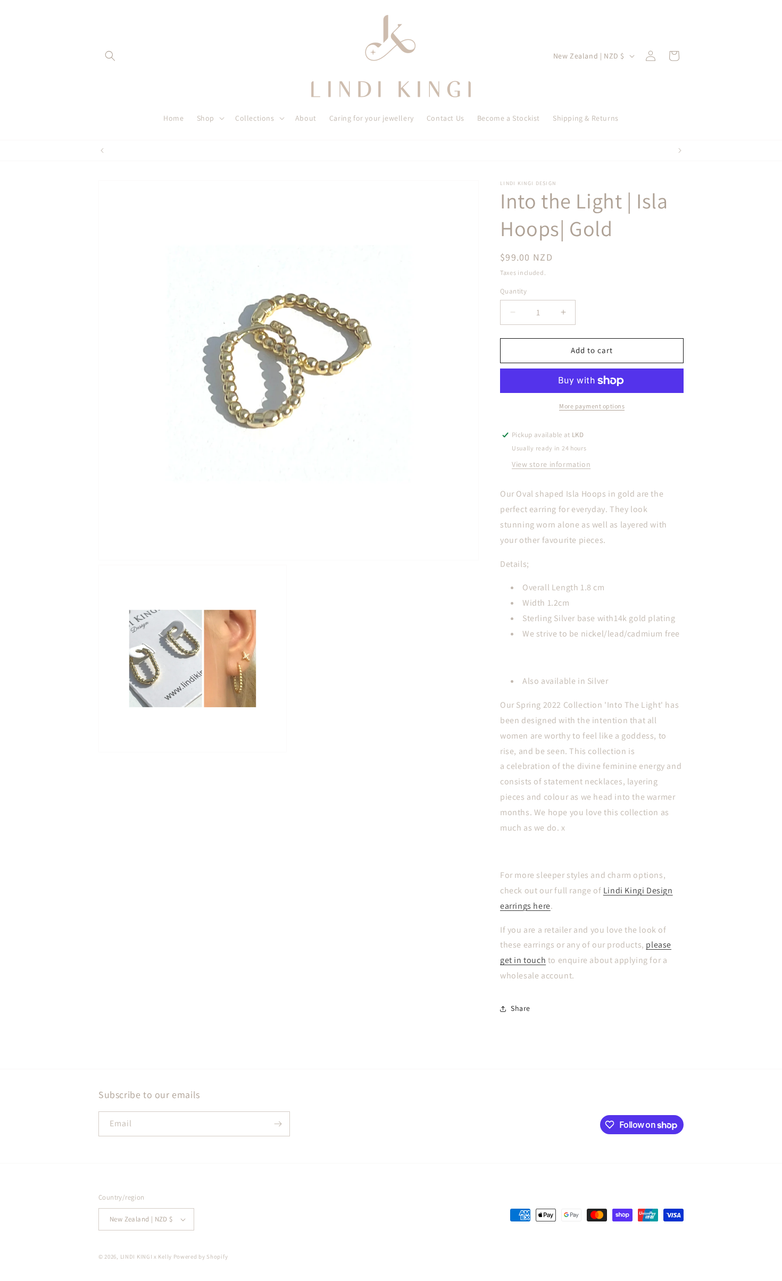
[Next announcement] (680, 150)
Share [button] (520, 1008)
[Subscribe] (277, 1123)
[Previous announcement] (102, 150)
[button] (110, 56)
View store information (551, 464)
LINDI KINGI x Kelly (146, 1256)
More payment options (592, 406)
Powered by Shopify (200, 1256)
